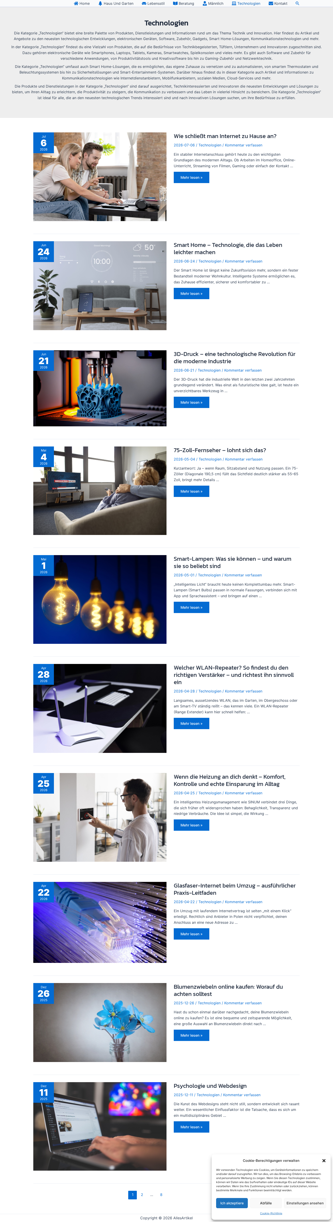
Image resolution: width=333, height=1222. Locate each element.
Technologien (209, 145)
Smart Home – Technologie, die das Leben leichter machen (228, 248)
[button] (324, 1160)
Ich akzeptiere (232, 1203)
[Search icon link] (298, 4)
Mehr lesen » (191, 178)
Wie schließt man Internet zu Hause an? (225, 135)
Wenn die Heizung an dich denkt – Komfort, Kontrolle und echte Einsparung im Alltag (229, 780)
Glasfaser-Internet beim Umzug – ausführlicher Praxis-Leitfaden (235, 889)
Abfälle (266, 1203)
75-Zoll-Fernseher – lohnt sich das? (220, 450)
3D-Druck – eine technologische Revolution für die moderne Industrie (234, 357)
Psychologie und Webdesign (210, 1085)
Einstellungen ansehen (305, 1203)
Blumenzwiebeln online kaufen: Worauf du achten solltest (228, 990)
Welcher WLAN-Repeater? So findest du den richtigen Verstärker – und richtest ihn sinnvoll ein (234, 674)
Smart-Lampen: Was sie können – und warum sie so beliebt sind (232, 562)
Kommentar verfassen (243, 145)
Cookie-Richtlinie (271, 1213)
